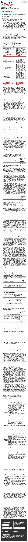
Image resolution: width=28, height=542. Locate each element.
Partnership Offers (8, 527)
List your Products (20, 527)
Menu (25, 1)
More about (10, 531)
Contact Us (6, 524)
